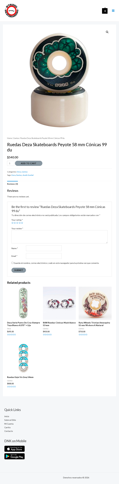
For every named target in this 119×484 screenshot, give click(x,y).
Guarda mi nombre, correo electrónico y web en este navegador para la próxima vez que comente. (56, 263)
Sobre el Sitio (10, 420)
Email (14, 256)
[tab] (12, 184)
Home (9, 138)
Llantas (16, 138)
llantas (19, 175)
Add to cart (28, 163)
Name (14, 248)
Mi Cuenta (8, 423)
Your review (17, 228)
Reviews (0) (12, 184)
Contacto (8, 431)
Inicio (6, 416)
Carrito (7, 427)
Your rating (17, 220)
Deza (19, 172)
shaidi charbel (28, 175)
